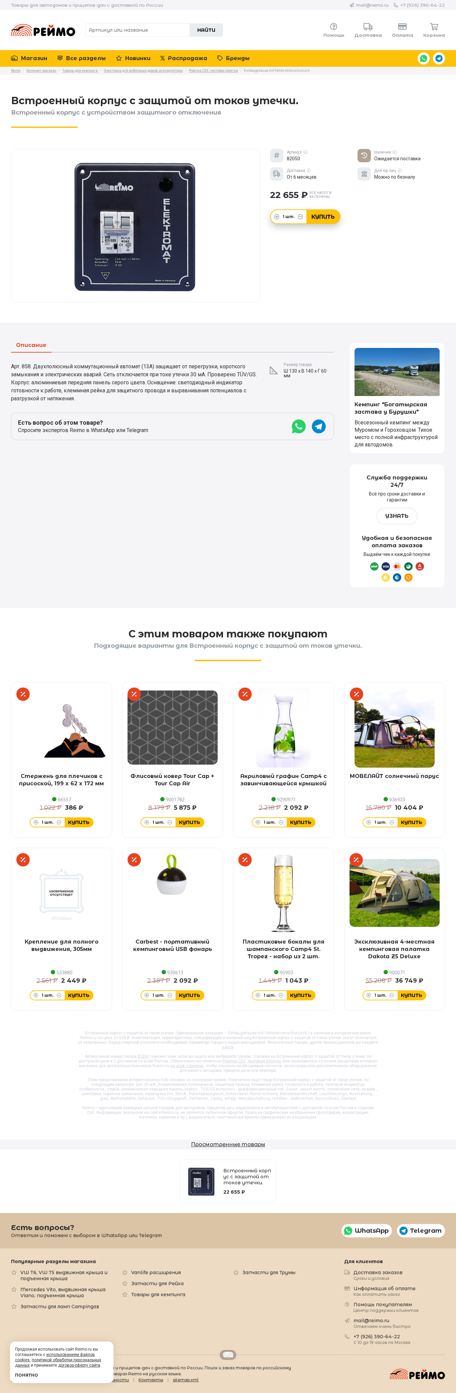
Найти (206, 30)
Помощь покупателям (386, 1307)
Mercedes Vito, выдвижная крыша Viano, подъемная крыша (62, 1292)
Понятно (26, 1375)
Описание (31, 345)
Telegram (439, 58)
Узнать (397, 516)
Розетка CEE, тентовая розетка (251, 1061)
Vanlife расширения (156, 1272)
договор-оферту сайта (79, 1365)
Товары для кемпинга (158, 1294)
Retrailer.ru (228, 1355)
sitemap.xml (186, 1379)
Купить (323, 217)
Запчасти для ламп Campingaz (59, 1307)
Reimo (43, 30)
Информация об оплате (385, 1291)
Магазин (33, 58)
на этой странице (186, 1065)
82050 (143, 1056)
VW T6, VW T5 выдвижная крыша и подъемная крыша (63, 1275)
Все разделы (85, 58)
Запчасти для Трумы (268, 1272)
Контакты (151, 1379)
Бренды (237, 58)
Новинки (137, 58)
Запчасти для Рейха (157, 1283)
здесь (227, 1047)
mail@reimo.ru (372, 5)
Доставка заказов (378, 1274)
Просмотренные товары (228, 1144)
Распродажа (186, 58)
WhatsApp (424, 58)
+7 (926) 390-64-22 (422, 5)
